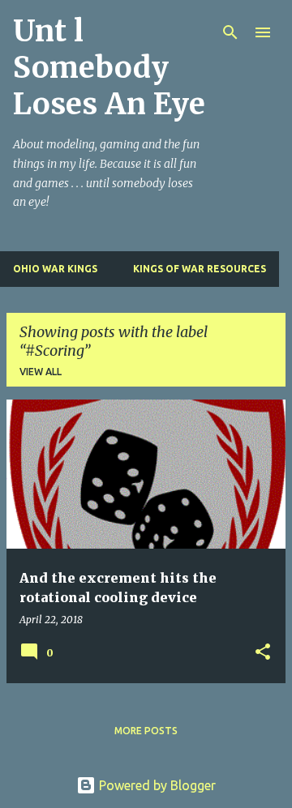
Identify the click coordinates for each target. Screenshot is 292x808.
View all (40, 371)
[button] (263, 653)
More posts (146, 730)
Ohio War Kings (55, 268)
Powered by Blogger (156, 785)
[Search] (230, 32)
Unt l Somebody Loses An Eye (109, 67)
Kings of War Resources (199, 268)
